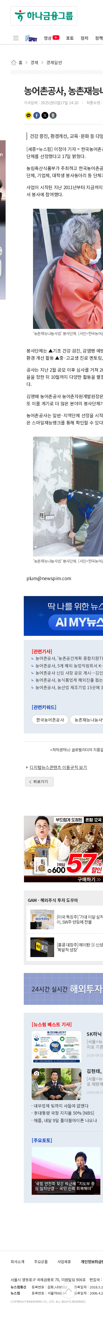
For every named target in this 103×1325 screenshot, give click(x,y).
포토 (70, 38)
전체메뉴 (16, 38)
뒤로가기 (40, 781)
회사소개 (17, 1261)
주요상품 (41, 1261)
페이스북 (36, 115)
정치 (84, 38)
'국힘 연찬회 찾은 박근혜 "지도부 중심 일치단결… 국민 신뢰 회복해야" (65, 1186)
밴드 (53, 115)
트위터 (44, 115)
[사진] (56, 1046)
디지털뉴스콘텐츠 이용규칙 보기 (58, 767)
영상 (48, 38)
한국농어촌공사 (50, 719)
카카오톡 (28, 115)
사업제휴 (64, 1261)
